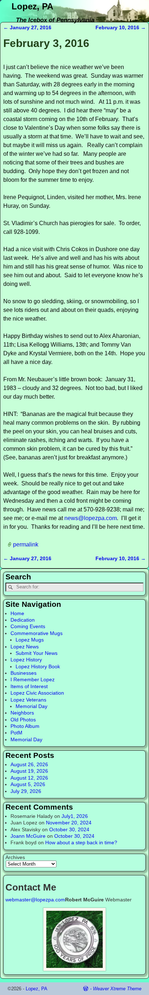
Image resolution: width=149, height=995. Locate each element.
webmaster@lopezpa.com (35, 899)
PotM (16, 732)
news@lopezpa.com (90, 518)
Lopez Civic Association (37, 693)
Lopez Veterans (28, 700)
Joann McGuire (28, 836)
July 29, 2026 (25, 791)
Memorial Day (31, 706)
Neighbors (22, 713)
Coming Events (27, 626)
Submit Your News (37, 653)
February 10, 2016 (120, 27)
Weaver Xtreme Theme (117, 988)
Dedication (22, 620)
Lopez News (24, 646)
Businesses (23, 673)
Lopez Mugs (30, 640)
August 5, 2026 (27, 784)
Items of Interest (29, 686)
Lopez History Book (38, 666)
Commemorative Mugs (36, 633)
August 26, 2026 (29, 764)
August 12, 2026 (29, 778)
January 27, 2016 (27, 27)
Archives (15, 857)
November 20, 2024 (68, 822)
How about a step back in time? (81, 842)
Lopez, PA (32, 6)
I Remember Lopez (32, 679)
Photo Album (24, 726)
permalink (25, 544)
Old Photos (23, 719)
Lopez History (26, 659)
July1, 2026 (74, 816)
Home (17, 613)
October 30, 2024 (69, 829)
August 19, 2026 (29, 771)
